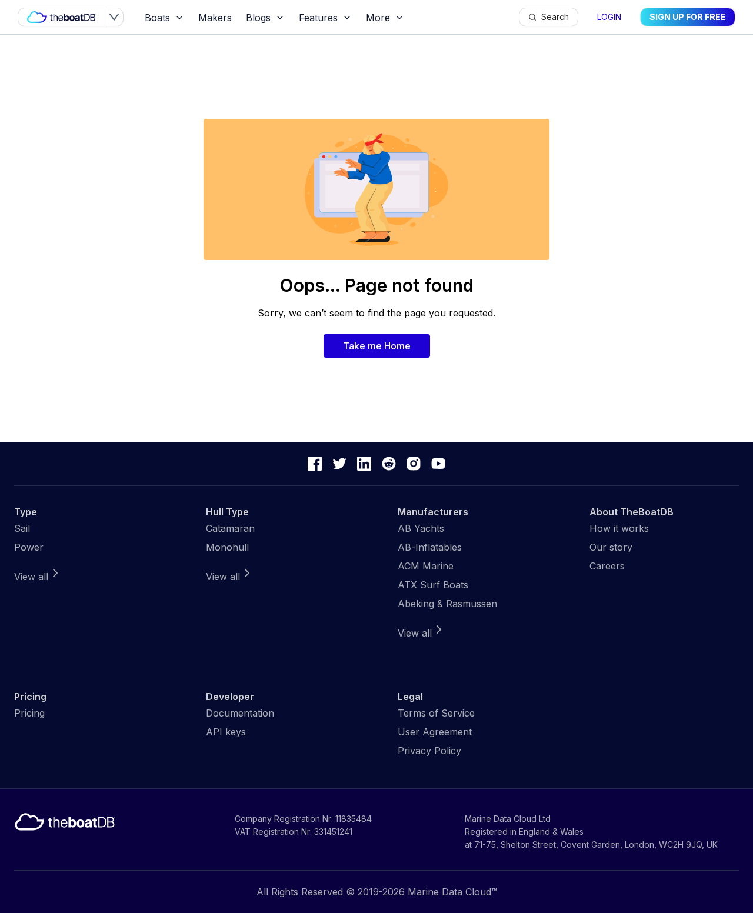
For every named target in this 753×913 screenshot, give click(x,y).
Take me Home (377, 346)
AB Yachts (421, 528)
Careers (607, 566)
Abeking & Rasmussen (447, 603)
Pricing (29, 713)
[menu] (328, 17)
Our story (610, 547)
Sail (22, 528)
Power (29, 547)
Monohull (227, 547)
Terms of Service (436, 713)
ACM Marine (426, 566)
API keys (226, 732)
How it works (619, 528)
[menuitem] (164, 18)
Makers (215, 18)
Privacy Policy (429, 751)
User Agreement (435, 732)
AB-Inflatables (430, 547)
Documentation (240, 713)
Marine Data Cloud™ (452, 892)
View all (31, 576)
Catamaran (230, 528)
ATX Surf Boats (433, 585)
